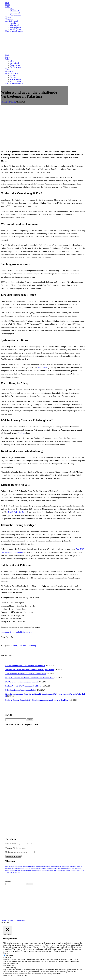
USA (19, 872)
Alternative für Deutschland (15, 866)
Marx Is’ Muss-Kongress (14, 31)
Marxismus (13, 870)
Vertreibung (31, 645)
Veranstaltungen (15, 27)
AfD (6, 866)
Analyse (25, 866)
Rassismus (38, 870)
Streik (74, 870)
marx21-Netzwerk (11, 21)
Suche (7, 5)
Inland (12, 9)
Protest (34, 870)
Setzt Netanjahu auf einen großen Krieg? (20, 690)
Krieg (73, 868)
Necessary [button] (6, 953)
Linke (79, 868)
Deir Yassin (42, 367)
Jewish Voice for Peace (17, 512)
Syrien (78, 870)
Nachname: (9, 852)
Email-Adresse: (11, 844)
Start (7, 3)
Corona (72, 866)
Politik (7, 7)
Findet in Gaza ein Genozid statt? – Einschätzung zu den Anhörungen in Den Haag (36, 700)
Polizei (30, 870)
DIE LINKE (77, 866)
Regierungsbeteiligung (47, 870)
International (14, 11)
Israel (15, 645)
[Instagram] (9, 917)
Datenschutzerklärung (8, 920)
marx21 (7, 870)
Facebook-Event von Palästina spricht (16, 632)
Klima (69, 868)
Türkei (11, 872)
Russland (68, 870)
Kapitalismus (64, 868)
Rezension (62, 870)
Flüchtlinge (21, 868)
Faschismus (8, 868)
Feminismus (15, 868)
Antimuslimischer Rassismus (43, 866)
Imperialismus (50, 868)
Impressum (21, 920)
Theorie (8, 17)
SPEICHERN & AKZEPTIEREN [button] (15, 976)
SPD (72, 870)
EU (82, 866)
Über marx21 (14, 25)
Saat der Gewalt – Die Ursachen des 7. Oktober (23, 686)
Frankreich (27, 868)
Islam (55, 868)
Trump (7, 872)
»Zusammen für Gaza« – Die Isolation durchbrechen (25, 666)
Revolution (57, 870)
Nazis (21, 870)
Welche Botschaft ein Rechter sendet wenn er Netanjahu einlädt (29, 670)
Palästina (22, 645)
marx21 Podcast (15, 29)
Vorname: (8, 848)
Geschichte (9, 19)
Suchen (8, 882)
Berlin (59, 866)
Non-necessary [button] (8, 965)
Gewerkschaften (35, 868)
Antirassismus (54, 866)
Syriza (82, 870)
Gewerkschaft (15, 13)
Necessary (9, 955)
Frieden (21, 433)
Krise (76, 868)
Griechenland (42, 868)
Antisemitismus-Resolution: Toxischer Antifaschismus (25, 674)
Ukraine (15, 872)
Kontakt (13, 23)
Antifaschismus (15, 15)
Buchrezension (65, 866)
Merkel (18, 870)
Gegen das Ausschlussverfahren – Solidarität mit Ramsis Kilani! (29, 678)
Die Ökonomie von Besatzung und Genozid (21, 682)
